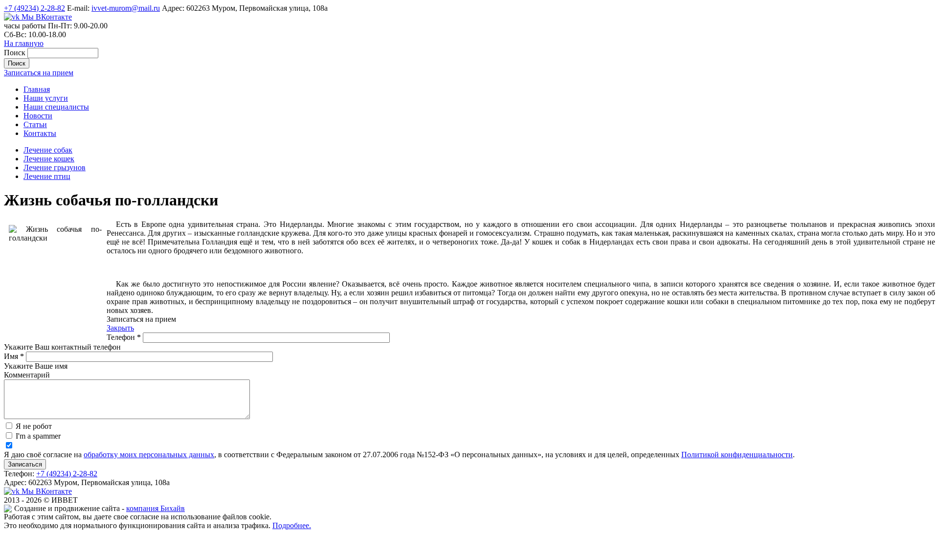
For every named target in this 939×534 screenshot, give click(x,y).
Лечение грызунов (54, 167)
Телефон (124, 337)
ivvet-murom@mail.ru (125, 8)
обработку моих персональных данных (149, 454)
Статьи (35, 124)
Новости (37, 115)
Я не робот (34, 426)
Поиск (15, 52)
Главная (36, 89)
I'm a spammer (38, 436)
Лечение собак (47, 150)
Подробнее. (291, 525)
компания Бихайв (155, 508)
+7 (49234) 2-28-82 (34, 8)
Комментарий (27, 375)
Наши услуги (45, 98)
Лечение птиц (46, 176)
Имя (14, 356)
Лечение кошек (48, 159)
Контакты (39, 133)
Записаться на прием (38, 72)
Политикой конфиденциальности (737, 454)
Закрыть (120, 328)
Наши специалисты (56, 107)
